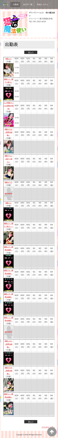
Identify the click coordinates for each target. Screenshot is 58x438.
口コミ (14, 31)
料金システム (42, 4)
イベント (32, 13)
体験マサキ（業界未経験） (8, 370)
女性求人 (25, 31)
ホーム (5, 5)
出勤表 (16, 4)
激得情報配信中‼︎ (10, 22)
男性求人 (37, 31)
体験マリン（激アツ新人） (8, 159)
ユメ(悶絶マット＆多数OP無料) (9, 106)
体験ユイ (8, 59)
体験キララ (8, 182)
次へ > (30, 52)
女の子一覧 (27, 4)
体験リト (8, 203)
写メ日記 (44, 13)
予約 (4, 31)
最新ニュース (18, 13)
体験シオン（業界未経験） (8, 344)
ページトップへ (48, 427)
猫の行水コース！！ (40, 22)
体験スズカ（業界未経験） (8, 132)
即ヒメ (24, 22)
